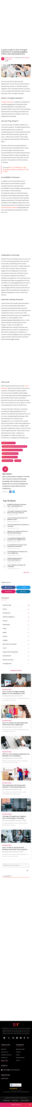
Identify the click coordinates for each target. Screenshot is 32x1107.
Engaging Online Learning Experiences (12, 450)
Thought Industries (7, 102)
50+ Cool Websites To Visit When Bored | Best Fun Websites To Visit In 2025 (16, 169)
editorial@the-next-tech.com (11, 1070)
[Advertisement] (16, 28)
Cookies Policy (6, 1100)
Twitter (24, 587)
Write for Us (4, 1052)
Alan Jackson (10, 57)
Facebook (9, 587)
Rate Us (20, 1088)
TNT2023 (17, 460)
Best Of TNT (4, 1060)
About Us (3, 1049)
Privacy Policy (15, 1100)
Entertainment (20, 1057)
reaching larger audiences (9, 207)
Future (18, 1055)
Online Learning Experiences (10, 457)
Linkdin (24, 591)
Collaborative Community (8, 442)
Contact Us (4, 1057)
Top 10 (18, 1060)
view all (25, 572)
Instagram (9, 591)
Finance (18, 1052)
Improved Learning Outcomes (10, 453)
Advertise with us (6, 1055)
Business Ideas (26, 57)
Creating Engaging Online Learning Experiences (14, 446)
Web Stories (4, 1078)
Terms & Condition (24, 1100)
